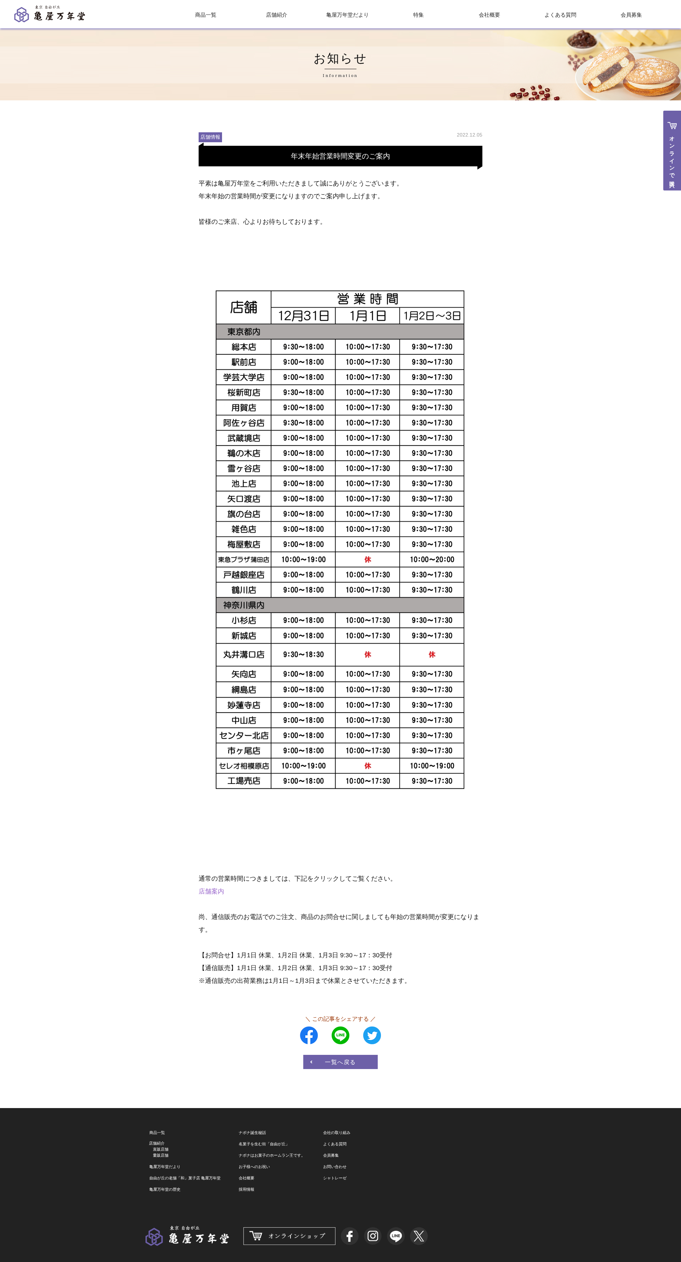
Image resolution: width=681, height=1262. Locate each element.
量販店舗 (160, 1155)
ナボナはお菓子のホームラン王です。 (272, 1155)
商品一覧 (205, 15)
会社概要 (489, 15)
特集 (418, 15)
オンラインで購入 (672, 156)
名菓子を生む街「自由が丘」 (264, 1144)
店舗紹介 (276, 15)
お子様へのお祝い (254, 1166)
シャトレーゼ (335, 1178)
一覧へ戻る (340, 1062)
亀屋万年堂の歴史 (165, 1189)
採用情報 (246, 1189)
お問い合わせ (335, 1166)
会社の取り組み (336, 1132)
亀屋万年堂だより (347, 15)
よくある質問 (560, 15)
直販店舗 (160, 1149)
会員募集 (631, 15)
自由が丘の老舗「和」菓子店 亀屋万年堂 (185, 1178)
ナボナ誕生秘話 (252, 1132)
